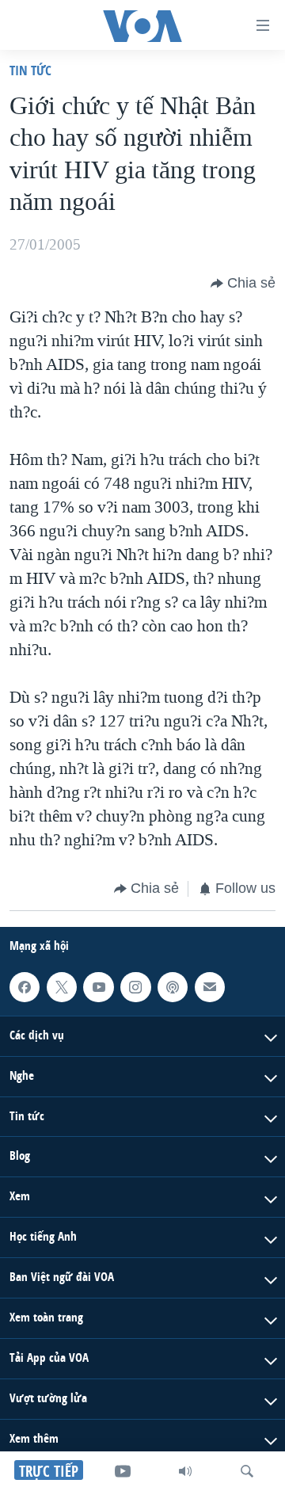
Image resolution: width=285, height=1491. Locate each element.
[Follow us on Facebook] (25, 986)
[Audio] (185, 1471)
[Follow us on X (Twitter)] (62, 986)
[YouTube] (122, 1471)
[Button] (243, 284)
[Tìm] (247, 1471)
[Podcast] (173, 986)
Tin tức (30, 70)
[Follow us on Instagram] (135, 986)
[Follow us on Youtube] (98, 986)
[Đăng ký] (210, 986)
